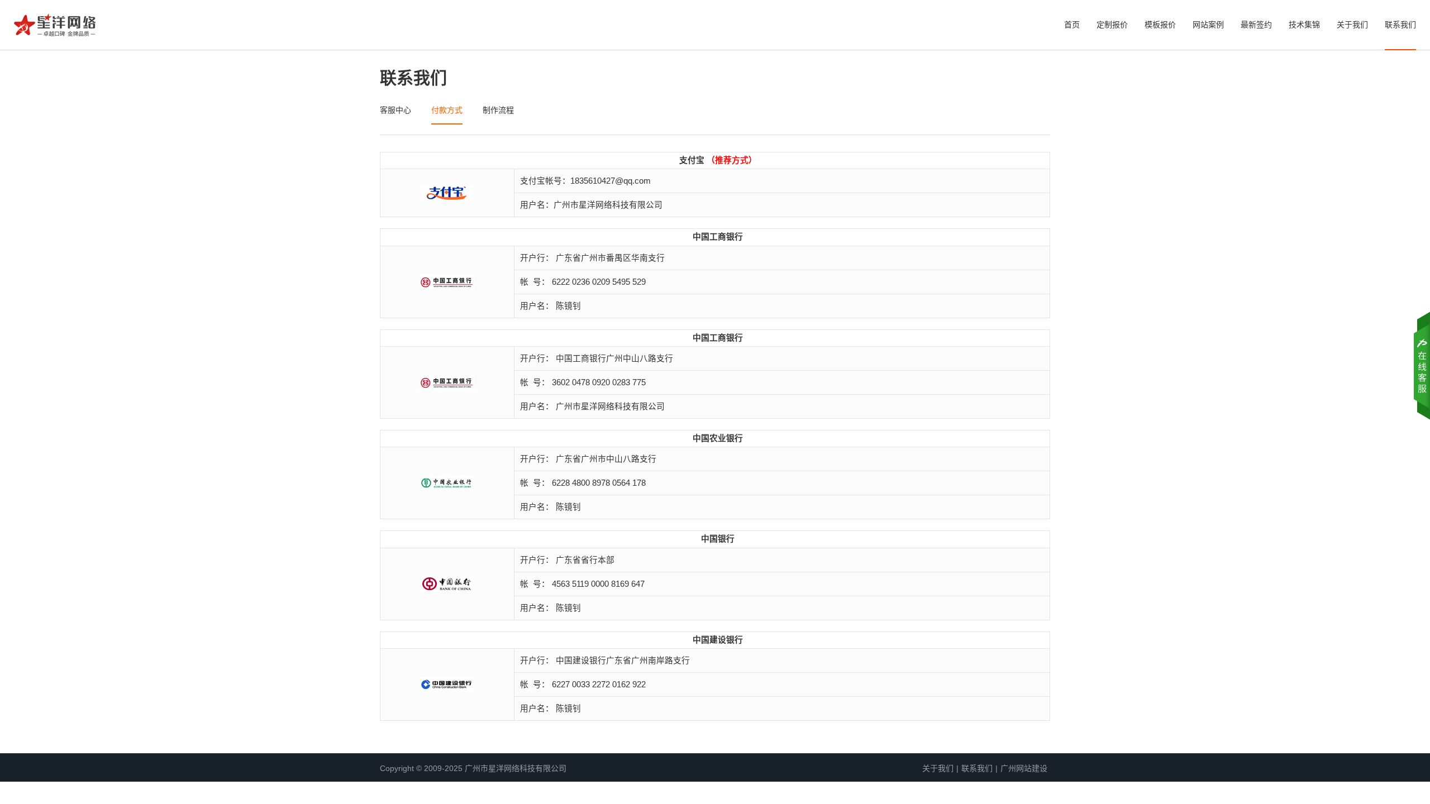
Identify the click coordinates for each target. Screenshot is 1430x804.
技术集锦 (1304, 24)
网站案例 (1208, 24)
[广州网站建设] (55, 28)
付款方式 (447, 110)
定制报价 (1112, 24)
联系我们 (1400, 24)
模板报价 (1160, 24)
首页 (1072, 24)
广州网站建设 (1023, 768)
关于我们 (1352, 24)
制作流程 (498, 110)
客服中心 (395, 110)
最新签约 (1256, 24)
